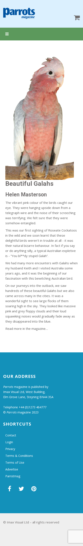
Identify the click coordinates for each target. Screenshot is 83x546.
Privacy (10, 449)
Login (9, 442)
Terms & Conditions (19, 456)
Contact (10, 435)
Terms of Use (14, 462)
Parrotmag (12, 476)
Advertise (11, 469)
